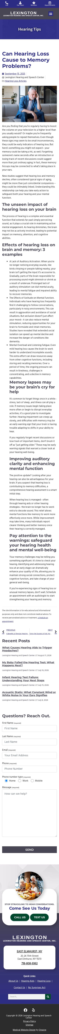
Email (9, 750)
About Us (13, 981)
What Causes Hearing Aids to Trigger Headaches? (27, 649)
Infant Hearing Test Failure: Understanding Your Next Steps (23, 679)
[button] (50, 13)
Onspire (42, 1030)
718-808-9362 (29, 963)
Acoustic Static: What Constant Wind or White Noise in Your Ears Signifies (29, 694)
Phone (9, 763)
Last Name (11, 736)
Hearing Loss (44, 981)
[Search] (48, 996)
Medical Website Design (24, 1030)
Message (10, 787)
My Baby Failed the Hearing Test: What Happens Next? (28, 664)
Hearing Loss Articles (15, 81)
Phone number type (16, 777)
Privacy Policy (29, 1021)
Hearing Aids (27, 981)
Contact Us (19, 988)
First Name (11, 723)
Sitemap (29, 1025)
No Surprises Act (36, 988)
